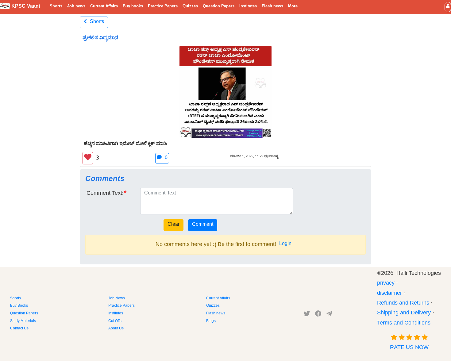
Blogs (211, 321)
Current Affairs (104, 7)
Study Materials (23, 321)
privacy (386, 284)
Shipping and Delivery (404, 313)
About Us (116, 328)
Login (285, 244)
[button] (448, 7)
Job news (76, 7)
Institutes (248, 7)
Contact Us (19, 328)
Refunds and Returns (403, 304)
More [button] (293, 7)
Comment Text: (105, 194)
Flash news (272, 7)
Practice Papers (163, 7)
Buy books (133, 7)
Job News (116, 298)
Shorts (56, 7)
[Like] (88, 158)
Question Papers (218, 7)
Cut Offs (114, 321)
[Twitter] (307, 315)
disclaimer (389, 294)
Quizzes (190, 7)
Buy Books (19, 306)
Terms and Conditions (403, 324)
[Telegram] (329, 315)
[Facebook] (318, 315)
